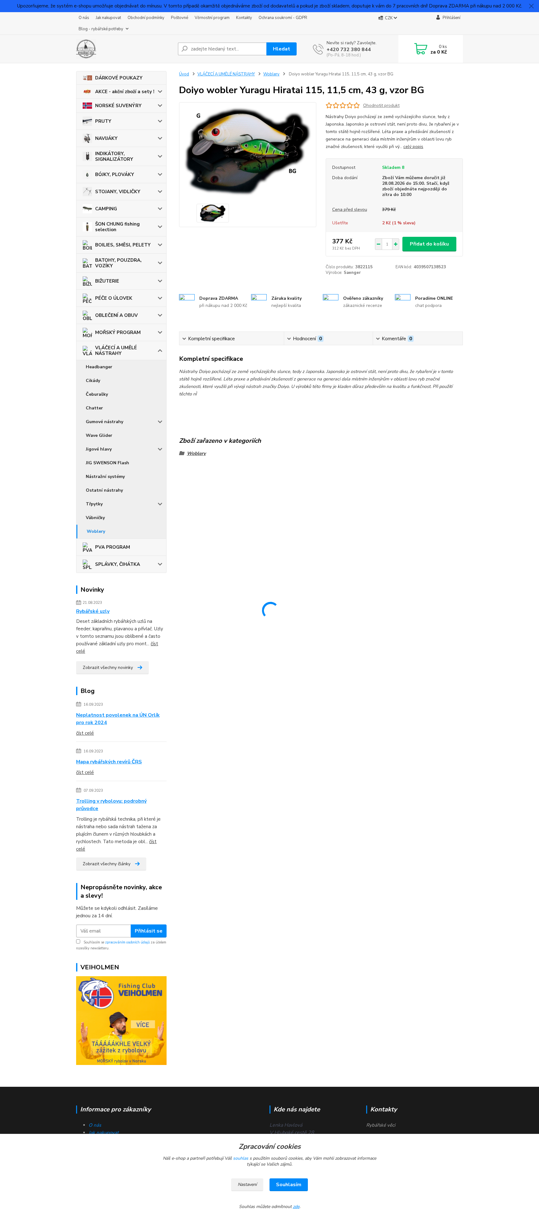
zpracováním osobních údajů (127, 942)
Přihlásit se (149, 931)
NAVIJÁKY (106, 138)
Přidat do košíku (429, 244)
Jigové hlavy (99, 449)
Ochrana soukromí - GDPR (283, 18)
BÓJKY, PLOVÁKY (114, 174)
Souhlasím (288, 1184)
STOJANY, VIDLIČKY (117, 192)
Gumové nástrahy (104, 422)
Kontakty (244, 18)
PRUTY (103, 121)
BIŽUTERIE (107, 281)
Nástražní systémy (105, 477)
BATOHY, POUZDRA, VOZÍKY (118, 263)
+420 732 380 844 (349, 49)
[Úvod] (124, 49)
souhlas (240, 1158)
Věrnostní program (212, 18)
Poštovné (179, 18)
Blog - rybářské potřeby (101, 29)
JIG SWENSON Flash (107, 463)
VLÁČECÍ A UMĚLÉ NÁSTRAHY (116, 350)
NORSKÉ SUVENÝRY (118, 106)
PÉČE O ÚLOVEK (113, 298)
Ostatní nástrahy (104, 490)
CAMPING (106, 209)
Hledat (281, 48)
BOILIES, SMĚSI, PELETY (123, 245)
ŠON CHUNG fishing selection (117, 227)
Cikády (93, 381)
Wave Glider (99, 435)
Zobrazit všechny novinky (108, 668)
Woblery (96, 531)
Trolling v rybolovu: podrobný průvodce (111, 805)
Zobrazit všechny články (106, 864)
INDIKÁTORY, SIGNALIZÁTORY (114, 156)
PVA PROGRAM (112, 547)
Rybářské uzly (92, 611)
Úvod (184, 74)
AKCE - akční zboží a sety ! (124, 91)
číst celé (85, 733)
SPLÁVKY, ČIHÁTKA (117, 564)
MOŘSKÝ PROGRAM (118, 332)
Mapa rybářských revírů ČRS (109, 761)
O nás (84, 18)
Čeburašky (97, 394)
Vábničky (95, 518)
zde (296, 1207)
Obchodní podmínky (146, 18)
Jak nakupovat (108, 18)
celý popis (413, 147)
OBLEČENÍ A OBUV (116, 315)
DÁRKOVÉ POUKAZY (119, 78)
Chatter (94, 408)
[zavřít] (531, 6)
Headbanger (99, 367)
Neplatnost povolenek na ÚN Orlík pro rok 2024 (118, 719)
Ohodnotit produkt (381, 105)
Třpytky (94, 504)
